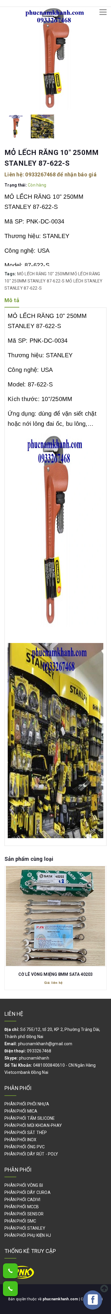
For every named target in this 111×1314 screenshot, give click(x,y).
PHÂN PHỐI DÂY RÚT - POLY (31, 1154)
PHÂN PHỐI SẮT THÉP (25, 1132)
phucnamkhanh (34, 1058)
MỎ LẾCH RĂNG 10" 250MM (43, 273)
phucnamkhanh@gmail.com (45, 1043)
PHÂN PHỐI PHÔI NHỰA (26, 1104)
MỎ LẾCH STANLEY (84, 281)
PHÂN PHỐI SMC (20, 1221)
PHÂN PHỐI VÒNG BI (23, 1185)
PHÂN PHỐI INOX (20, 1139)
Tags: (10, 273)
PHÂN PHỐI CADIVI (22, 1199)
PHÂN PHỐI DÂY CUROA (27, 1192)
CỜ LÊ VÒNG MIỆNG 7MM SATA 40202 (55, 974)
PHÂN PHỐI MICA (21, 1111)
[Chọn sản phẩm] (56, 913)
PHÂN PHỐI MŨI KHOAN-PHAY (33, 1125)
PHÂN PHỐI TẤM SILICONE (29, 1118)
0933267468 (40, 174)
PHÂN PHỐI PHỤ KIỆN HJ (27, 1235)
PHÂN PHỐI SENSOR (24, 1214)
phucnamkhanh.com (61, 1299)
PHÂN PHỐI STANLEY (24, 1228)
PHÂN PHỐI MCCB (21, 1206)
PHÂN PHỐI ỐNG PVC (24, 1146)
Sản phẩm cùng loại (28, 859)
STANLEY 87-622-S (23, 288)
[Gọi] (10, 1270)
